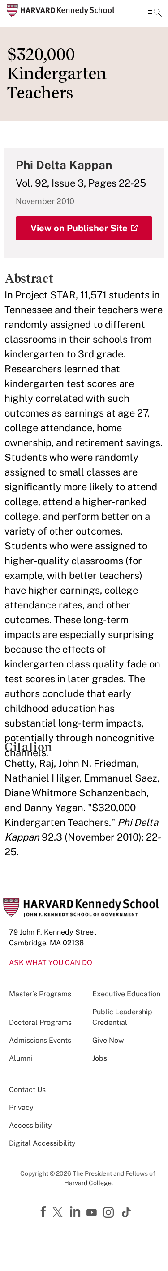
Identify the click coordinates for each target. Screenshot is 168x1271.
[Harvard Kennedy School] (60, 10)
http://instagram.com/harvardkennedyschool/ (109, 1213)
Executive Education (126, 994)
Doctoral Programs (40, 1022)
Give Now (108, 1040)
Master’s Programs (40, 994)
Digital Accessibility (42, 1143)
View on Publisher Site (79, 228)
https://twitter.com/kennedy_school (59, 1213)
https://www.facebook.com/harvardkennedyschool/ (44, 1211)
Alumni (20, 1058)
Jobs (99, 1058)
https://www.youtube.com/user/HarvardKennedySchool (92, 1212)
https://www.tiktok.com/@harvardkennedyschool (127, 1212)
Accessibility (30, 1125)
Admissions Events (40, 1040)
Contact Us (27, 1089)
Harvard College (88, 1182)
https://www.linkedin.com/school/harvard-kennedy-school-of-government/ (76, 1211)
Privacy (21, 1107)
